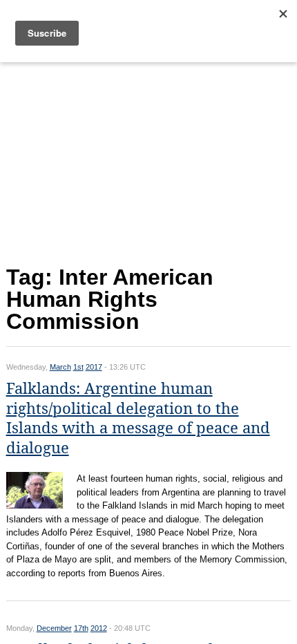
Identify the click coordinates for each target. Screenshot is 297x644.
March (60, 367)
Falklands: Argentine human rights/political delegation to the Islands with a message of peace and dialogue (138, 418)
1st (78, 367)
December (54, 628)
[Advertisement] (148, 160)
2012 (98, 628)
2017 (94, 367)
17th (81, 628)
